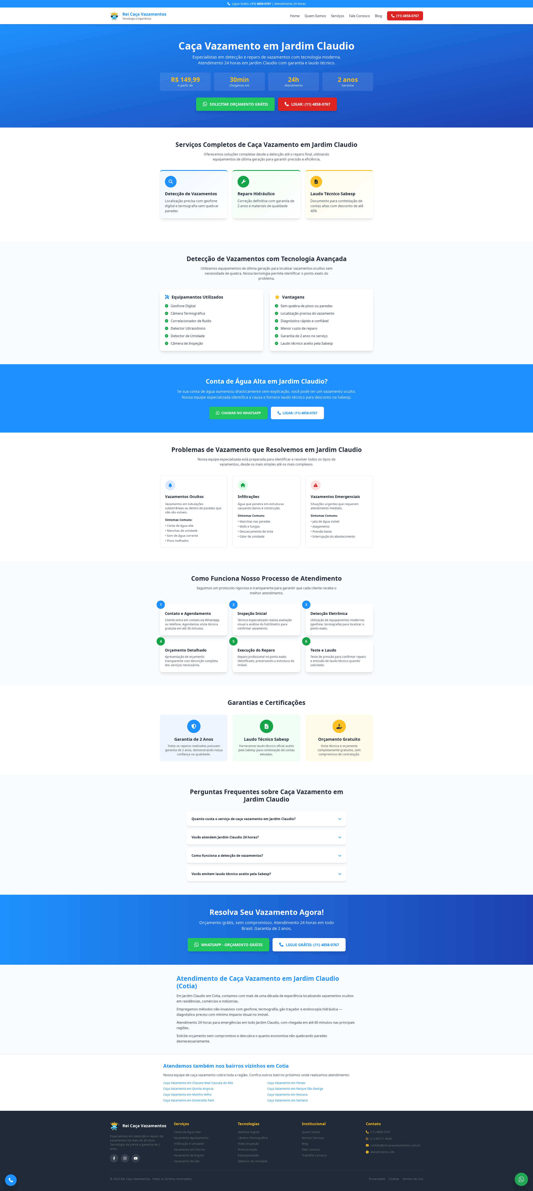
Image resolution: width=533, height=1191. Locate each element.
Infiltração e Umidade (189, 1144)
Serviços (337, 16)
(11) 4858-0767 (380, 1132)
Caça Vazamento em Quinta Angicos (188, 1089)
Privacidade (377, 1179)
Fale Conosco (359, 16)
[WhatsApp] (521, 1179)
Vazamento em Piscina (189, 1149)
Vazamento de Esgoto (189, 1155)
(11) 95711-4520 (381, 1139)
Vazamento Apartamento (191, 1138)
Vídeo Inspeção (248, 1144)
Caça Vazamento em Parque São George (295, 1089)
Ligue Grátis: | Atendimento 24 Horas (269, 4)
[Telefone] (11, 1180)
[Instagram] (125, 1158)
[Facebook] (114, 1158)
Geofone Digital (248, 1132)
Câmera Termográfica (253, 1138)
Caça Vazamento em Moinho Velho (187, 1094)
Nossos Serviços (313, 1138)
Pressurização (247, 1149)
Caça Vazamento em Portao (286, 1083)
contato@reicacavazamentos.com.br (395, 1145)
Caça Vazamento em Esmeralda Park (188, 1100)
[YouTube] (136, 1158)
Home (295, 16)
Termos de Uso (412, 1179)
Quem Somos (315, 16)
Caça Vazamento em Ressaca (287, 1094)
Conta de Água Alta (187, 1132)
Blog (378, 16)
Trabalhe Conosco (314, 1155)
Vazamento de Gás (187, 1161)
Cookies (394, 1179)
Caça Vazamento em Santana (287, 1100)
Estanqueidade (248, 1155)
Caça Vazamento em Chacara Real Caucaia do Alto (198, 1083)
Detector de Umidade (253, 1161)
